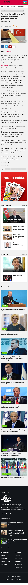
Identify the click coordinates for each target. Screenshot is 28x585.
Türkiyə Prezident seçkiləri (16, 10)
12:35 (11, 525)
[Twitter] (6, 513)
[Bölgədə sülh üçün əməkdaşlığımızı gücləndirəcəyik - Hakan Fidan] (14, 443)
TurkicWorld (8, 51)
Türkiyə (4, 10)
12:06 (11, 535)
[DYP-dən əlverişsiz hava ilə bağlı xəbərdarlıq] (4, 541)
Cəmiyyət (5, 305)
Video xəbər (18, 552)
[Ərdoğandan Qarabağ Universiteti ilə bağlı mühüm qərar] (14, 298)
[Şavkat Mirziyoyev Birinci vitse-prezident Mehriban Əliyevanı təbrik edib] (7, 229)
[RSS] (10, 513)
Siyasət (4, 329)
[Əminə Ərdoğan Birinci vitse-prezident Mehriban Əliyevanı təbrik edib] (14, 322)
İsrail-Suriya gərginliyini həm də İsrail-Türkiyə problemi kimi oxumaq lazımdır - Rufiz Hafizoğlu (12, 358)
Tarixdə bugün (18, 564)
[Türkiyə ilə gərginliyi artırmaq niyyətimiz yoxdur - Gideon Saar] (14, 371)
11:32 (11, 543)
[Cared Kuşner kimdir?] (14, 264)
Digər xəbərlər (18, 558)
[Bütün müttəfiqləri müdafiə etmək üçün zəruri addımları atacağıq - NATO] (14, 467)
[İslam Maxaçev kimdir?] (7, 278)
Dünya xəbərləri (7, 402)
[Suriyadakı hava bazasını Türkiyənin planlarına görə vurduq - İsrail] (14, 395)
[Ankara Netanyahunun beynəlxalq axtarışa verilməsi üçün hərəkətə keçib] (14, 419)
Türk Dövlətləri (5, 552)
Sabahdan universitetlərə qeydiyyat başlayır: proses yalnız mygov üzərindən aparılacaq (17, 532)
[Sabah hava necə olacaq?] (4, 525)
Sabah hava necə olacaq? (15, 522)
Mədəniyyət (18, 561)
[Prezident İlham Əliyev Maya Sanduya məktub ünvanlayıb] (14, 215)
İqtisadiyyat (4, 558)
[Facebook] (2, 513)
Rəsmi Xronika (18, 567)
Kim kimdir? (18, 555)
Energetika (4, 564)
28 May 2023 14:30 (6, 26)
